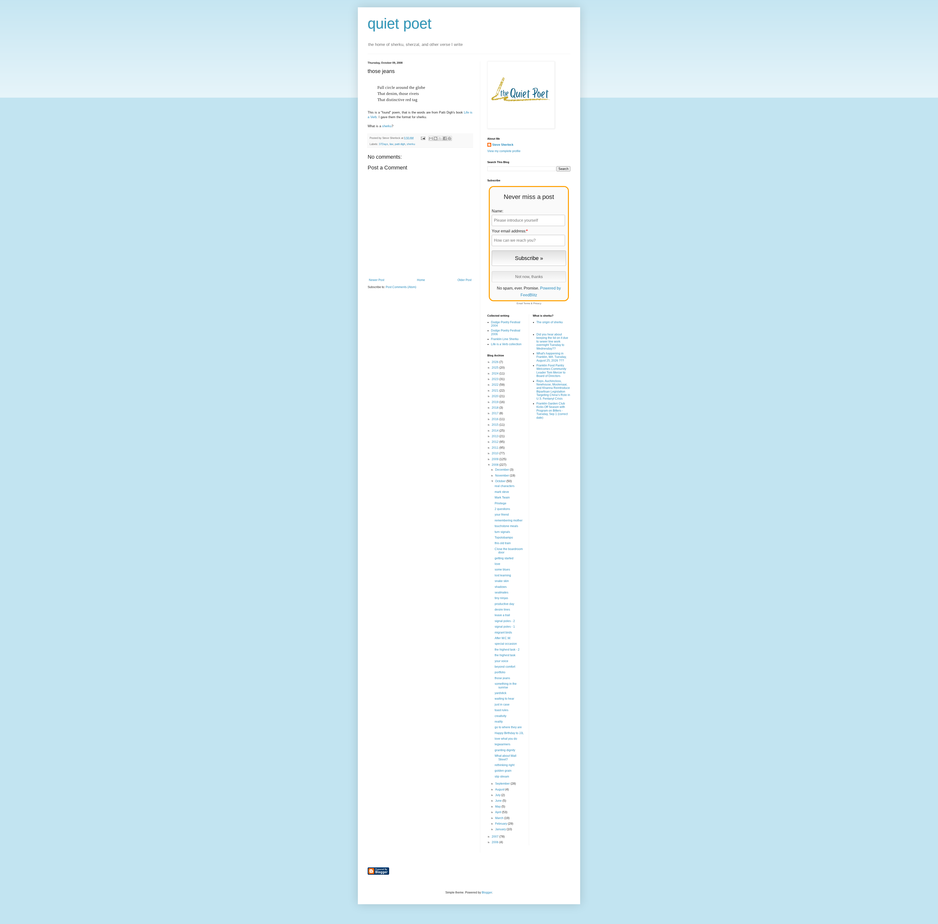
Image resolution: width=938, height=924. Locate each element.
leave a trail (502, 615)
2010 (495, 453)
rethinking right (504, 765)
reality (499, 721)
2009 (495, 459)
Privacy (537, 303)
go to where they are (508, 727)
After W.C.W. (503, 638)
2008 (495, 465)
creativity (500, 716)
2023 (495, 379)
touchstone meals (506, 526)
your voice (501, 661)
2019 (495, 402)
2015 (495, 424)
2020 (495, 396)
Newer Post (376, 280)
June (498, 800)
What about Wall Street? (505, 757)
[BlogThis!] (435, 138)
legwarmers (502, 744)
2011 (495, 447)
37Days (383, 144)
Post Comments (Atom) (401, 287)
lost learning (503, 575)
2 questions (502, 509)
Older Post (464, 280)
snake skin (502, 581)
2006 (495, 842)
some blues (502, 569)
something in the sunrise (506, 685)
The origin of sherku (549, 322)
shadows (501, 587)
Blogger (487, 892)
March (499, 818)
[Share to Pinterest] (449, 138)
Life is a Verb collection (506, 344)
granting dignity (505, 750)
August (500, 789)
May (498, 806)
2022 (495, 384)
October (500, 481)
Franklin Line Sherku (505, 339)
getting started (504, 558)
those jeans (502, 678)
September (503, 783)
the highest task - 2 (507, 649)
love (497, 564)
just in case (502, 704)
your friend (502, 514)
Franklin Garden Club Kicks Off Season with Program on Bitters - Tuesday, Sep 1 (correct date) (552, 410)
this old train (503, 543)
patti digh (400, 144)
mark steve (502, 492)
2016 (495, 419)
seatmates (501, 592)
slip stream (502, 776)
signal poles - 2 (505, 621)
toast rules (501, 710)
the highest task (505, 655)
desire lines (502, 609)
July (498, 795)
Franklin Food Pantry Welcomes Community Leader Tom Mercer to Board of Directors (551, 371)
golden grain (503, 770)
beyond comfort (505, 666)
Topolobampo (504, 537)
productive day (504, 604)
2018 (495, 407)
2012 (495, 442)
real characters (504, 486)
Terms (526, 303)
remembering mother (508, 520)
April (498, 812)
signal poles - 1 (505, 626)
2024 (495, 373)
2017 (495, 413)
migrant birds (503, 632)
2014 (495, 430)
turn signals (502, 532)
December (502, 469)
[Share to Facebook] (444, 138)
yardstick (500, 693)
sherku (387, 126)
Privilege (500, 503)
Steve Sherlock (502, 144)
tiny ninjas (501, 598)
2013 (495, 436)
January (501, 829)
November (502, 475)
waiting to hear (504, 698)
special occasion (506, 643)
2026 (495, 362)
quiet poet (400, 23)
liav (391, 144)
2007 (495, 836)
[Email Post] (423, 137)
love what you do (506, 738)
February (501, 823)
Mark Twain (502, 497)
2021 (495, 390)
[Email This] (430, 138)
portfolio (500, 672)
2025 (495, 367)
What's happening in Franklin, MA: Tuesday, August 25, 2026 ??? (551, 357)
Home (421, 280)
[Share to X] (440, 138)
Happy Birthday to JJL (509, 733)
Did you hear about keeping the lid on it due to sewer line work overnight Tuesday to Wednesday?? (552, 341)
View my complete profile (504, 151)
